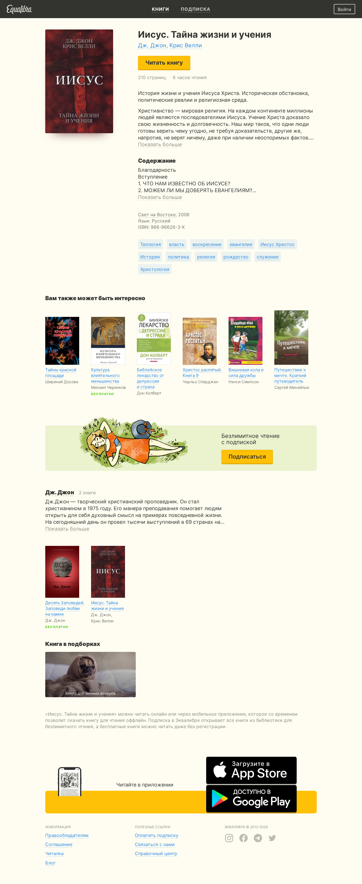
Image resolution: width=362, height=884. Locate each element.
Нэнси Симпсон (244, 381)
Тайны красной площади (60, 372)
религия (206, 257)
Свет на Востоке (157, 214)
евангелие (241, 244)
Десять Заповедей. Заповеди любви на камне (65, 608)
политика (178, 257)
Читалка (54, 853)
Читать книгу (164, 62)
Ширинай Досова (61, 381)
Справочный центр (156, 853)
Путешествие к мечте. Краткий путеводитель (290, 375)
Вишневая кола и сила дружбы (246, 372)
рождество (236, 257)
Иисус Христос (277, 244)
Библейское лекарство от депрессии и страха (150, 378)
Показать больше (160, 144)
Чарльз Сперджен (200, 381)
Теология (150, 244)
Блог (50, 863)
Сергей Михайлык (291, 387)
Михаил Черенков (108, 387)
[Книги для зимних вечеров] (90, 674)
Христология (154, 269)
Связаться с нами (155, 844)
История (150, 257)
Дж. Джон (152, 45)
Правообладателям (67, 835)
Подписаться (247, 456)
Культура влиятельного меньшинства (105, 375)
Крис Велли (185, 45)
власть (176, 244)
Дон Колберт (149, 393)
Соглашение (58, 844)
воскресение (207, 244)
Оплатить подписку (156, 835)
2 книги (70, 492)
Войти (344, 9)
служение (268, 257)
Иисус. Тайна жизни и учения (107, 605)
